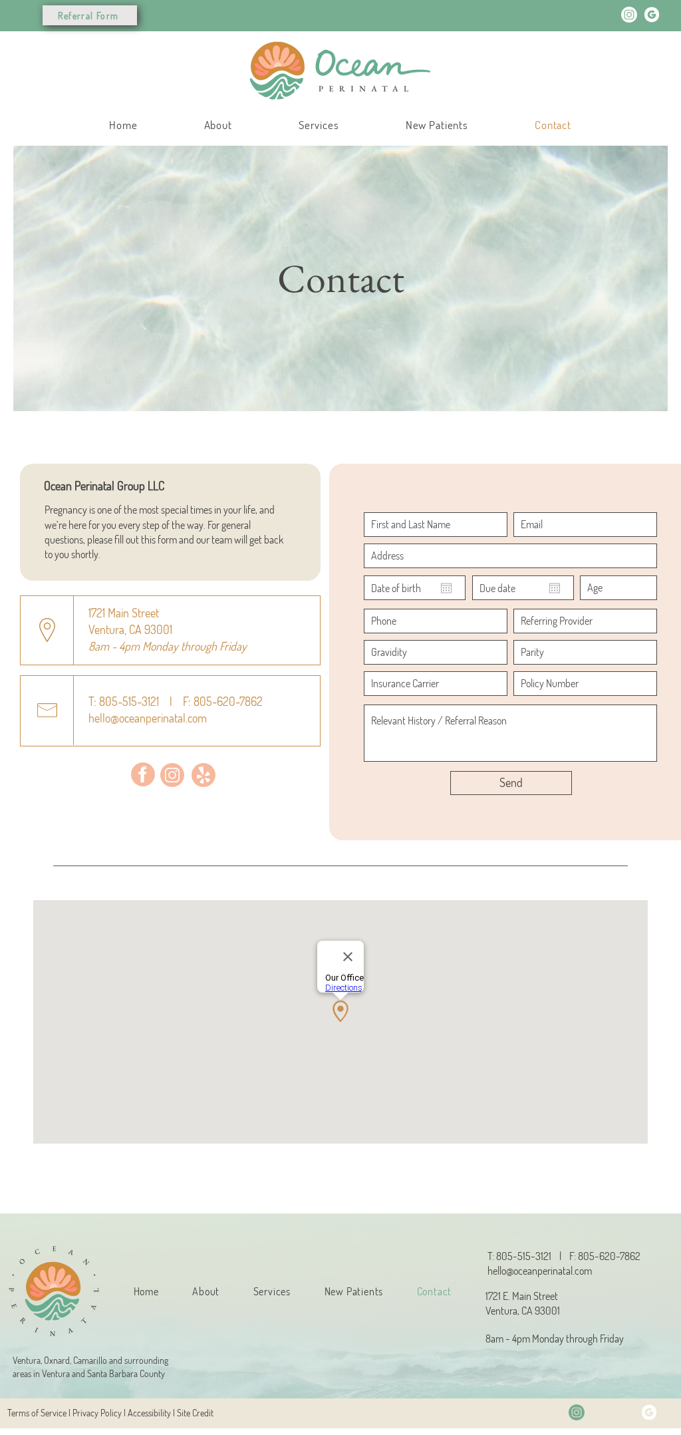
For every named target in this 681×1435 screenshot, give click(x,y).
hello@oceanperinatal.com (539, 1270)
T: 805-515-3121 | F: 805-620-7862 (175, 701)
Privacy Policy (97, 1412)
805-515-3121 (523, 1256)
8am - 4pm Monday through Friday (554, 1338)
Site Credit (195, 1412)
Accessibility (148, 1412)
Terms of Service (37, 1412)
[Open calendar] (446, 588)
